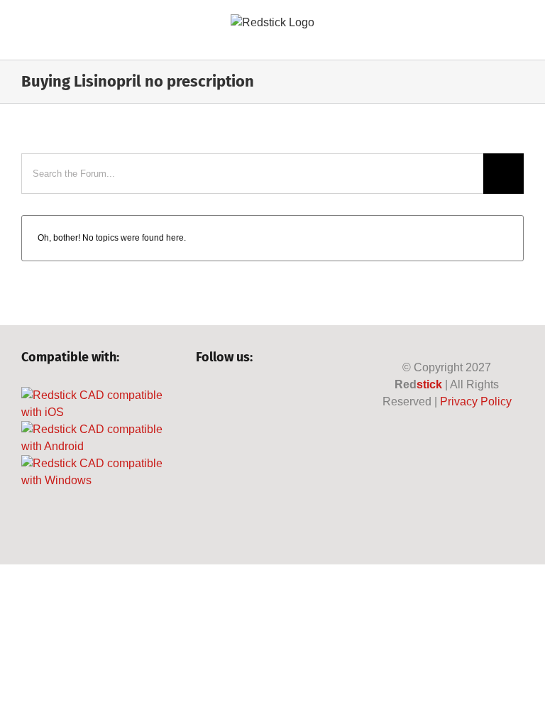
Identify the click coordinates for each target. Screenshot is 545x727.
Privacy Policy (476, 401)
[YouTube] (251, 395)
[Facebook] (202, 395)
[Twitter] (226, 395)
